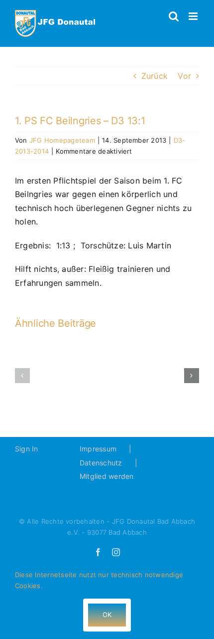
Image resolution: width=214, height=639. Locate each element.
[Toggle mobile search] (174, 16)
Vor (184, 76)
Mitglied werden (107, 476)
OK (107, 615)
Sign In (26, 448)
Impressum (98, 448)
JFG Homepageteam (62, 140)
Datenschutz (101, 462)
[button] (22, 375)
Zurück (154, 76)
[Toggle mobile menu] (194, 16)
